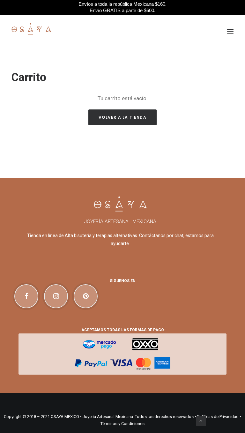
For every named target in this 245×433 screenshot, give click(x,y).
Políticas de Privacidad (218, 416)
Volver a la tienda (122, 117)
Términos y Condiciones (122, 423)
